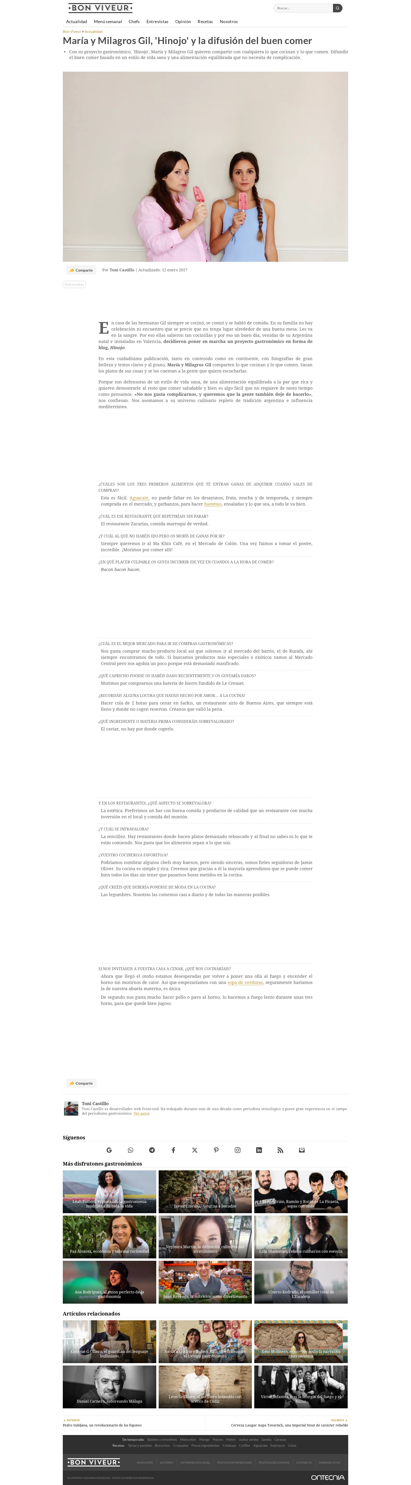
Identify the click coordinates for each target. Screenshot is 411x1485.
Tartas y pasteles (140, 1445)
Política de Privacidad (234, 1462)
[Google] (109, 1150)
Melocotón (188, 1439)
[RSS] (280, 1150)
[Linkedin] (259, 1150)
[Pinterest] (216, 1150)
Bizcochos (162, 1445)
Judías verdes (249, 1439)
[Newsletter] (302, 1150)
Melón (231, 1439)
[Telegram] (152, 1150)
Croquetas (180, 1445)
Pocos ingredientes (205, 1445)
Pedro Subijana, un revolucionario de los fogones (102, 1425)
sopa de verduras (245, 982)
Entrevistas (74, 284)
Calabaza (229, 1445)
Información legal (195, 1462)
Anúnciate (145, 1462)
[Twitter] (195, 1150)
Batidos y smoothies (162, 1439)
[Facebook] (173, 1150)
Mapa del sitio (329, 1462)
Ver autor (142, 1113)
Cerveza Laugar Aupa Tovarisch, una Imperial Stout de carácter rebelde (289, 1425)
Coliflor (244, 1445)
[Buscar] (337, 8)
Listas (292, 1445)
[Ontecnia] (328, 1478)
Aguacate (139, 497)
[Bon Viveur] (100, 8)
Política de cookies (274, 1462)
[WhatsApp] (131, 1150)
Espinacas (277, 1445)
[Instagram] (238, 1150)
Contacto (304, 1462)
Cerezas (280, 1439)
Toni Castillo (95, 1103)
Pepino (218, 1439)
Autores (166, 1462)
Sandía (266, 1439)
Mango (204, 1439)
